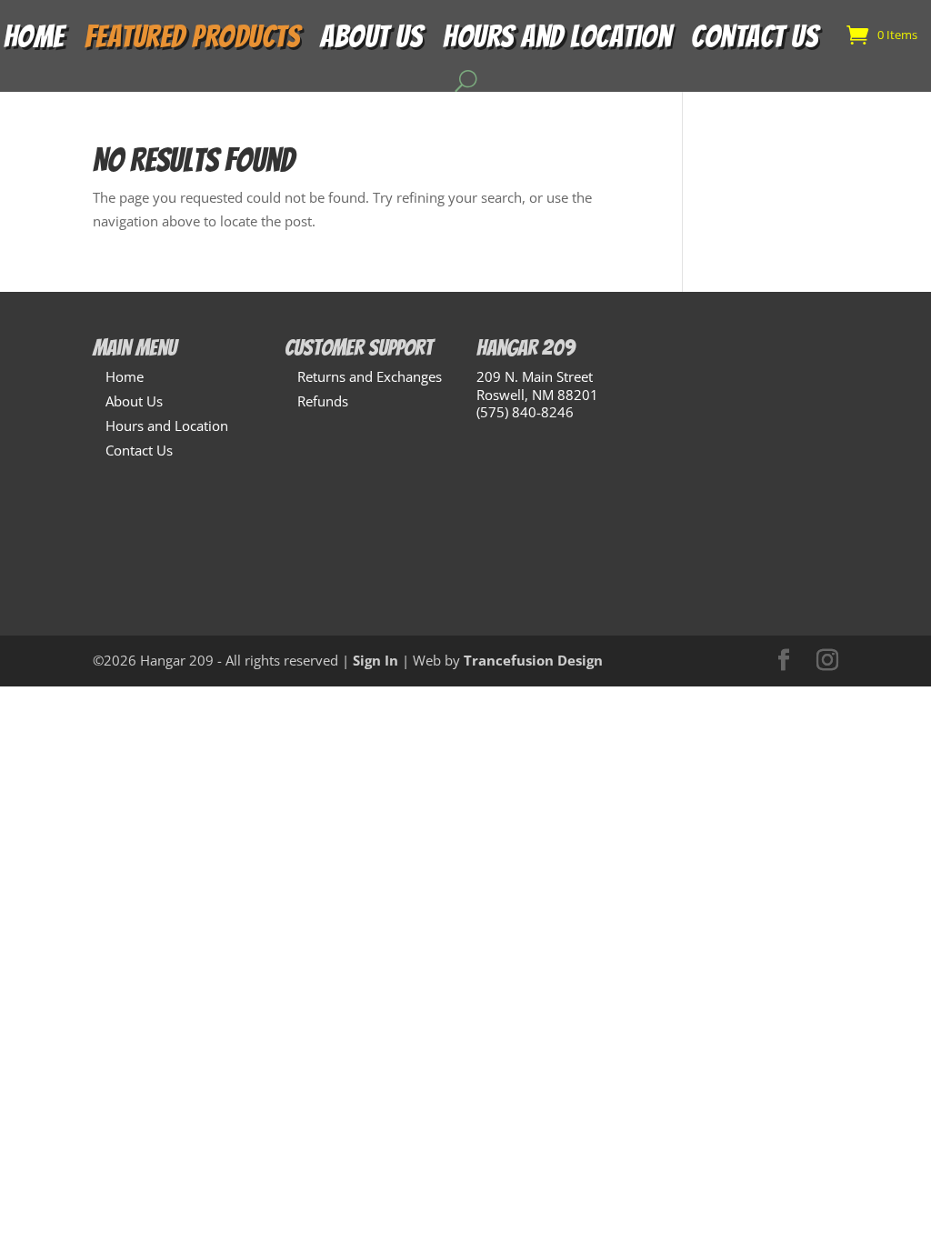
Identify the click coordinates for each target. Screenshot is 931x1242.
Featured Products (193, 41)
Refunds (322, 401)
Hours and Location (557, 41)
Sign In (375, 660)
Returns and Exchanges (369, 376)
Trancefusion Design (533, 660)
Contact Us (754, 41)
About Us (371, 41)
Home (34, 41)
